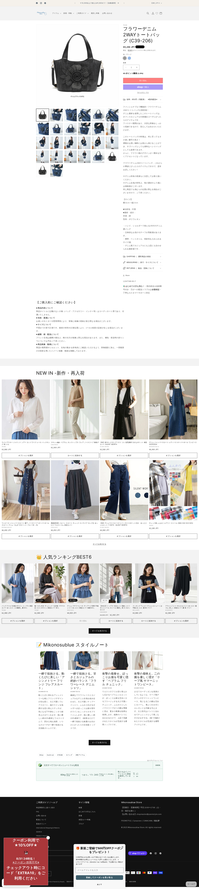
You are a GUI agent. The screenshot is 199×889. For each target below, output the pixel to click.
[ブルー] (129, 58)
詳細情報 (157, 765)
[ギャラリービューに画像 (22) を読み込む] (84, 156)
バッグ (69, 755)
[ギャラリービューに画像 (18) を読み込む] (112, 142)
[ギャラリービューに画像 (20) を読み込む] (56, 156)
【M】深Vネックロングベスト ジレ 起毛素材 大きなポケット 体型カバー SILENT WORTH (123, 443)
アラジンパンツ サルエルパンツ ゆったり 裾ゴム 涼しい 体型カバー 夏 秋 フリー (181, 607)
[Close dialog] (122, 847)
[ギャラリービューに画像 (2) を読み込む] (56, 115)
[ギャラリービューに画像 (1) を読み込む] (42, 115)
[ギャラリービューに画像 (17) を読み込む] (98, 142)
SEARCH (39, 832)
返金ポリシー (41, 824)
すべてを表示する (99, 544)
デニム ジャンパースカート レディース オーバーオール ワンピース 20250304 (173, 443)
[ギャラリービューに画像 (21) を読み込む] (70, 156)
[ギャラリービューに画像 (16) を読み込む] (84, 142)
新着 (80, 816)
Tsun (161, 760)
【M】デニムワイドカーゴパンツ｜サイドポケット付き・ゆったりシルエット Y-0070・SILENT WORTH (123, 524)
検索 (80, 808)
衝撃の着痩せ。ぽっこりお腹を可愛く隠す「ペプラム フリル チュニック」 (115, 679)
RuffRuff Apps (153, 760)
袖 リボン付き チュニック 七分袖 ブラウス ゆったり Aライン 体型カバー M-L (49, 607)
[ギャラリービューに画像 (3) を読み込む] (70, 115)
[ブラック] (124, 58)
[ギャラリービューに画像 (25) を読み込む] (42, 170)
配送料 (130, 50)
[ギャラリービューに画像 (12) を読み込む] (112, 129)
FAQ (37, 812)
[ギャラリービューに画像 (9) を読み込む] (70, 129)
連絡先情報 (132, 881)
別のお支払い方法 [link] (143, 92)
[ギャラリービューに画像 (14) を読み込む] (56, 142)
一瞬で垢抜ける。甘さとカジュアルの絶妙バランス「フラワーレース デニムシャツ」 (83, 681)
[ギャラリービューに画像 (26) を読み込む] (56, 170)
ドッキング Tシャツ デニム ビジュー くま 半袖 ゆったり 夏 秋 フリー (147, 607)
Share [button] (127, 275)
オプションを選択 (25, 455)
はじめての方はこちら (87, 812)
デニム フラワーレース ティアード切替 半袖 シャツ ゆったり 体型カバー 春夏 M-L (82, 607)
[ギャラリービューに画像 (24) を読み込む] (112, 156)
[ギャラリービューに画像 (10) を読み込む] (84, 129)
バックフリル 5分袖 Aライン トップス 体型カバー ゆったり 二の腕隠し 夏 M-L (17, 607)
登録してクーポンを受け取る (99, 877)
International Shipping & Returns (48, 828)
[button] (56, 13)
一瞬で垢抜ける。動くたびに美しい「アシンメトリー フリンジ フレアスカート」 (51, 681)
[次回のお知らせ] (124, 3)
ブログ (81, 824)
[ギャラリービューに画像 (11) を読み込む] (98, 129)
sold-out (50, 755)
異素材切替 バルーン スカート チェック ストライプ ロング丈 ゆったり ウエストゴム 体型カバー (74, 524)
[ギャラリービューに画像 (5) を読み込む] (98, 115)
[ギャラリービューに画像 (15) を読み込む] (70, 142)
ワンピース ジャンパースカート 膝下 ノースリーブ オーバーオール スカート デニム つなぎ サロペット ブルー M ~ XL (25, 524)
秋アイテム (80, 755)
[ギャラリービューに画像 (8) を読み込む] (56, 129)
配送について (41, 820)
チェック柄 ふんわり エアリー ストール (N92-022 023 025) (171, 523)
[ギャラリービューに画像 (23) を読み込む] (98, 156)
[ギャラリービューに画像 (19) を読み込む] (42, 156)
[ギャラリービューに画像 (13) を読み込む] (42, 142)
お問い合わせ (41, 816)
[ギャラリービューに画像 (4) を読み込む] (84, 115)
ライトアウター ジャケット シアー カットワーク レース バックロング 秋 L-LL (26, 443)
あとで (99, 884)
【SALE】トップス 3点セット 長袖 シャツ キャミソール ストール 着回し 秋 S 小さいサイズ (115, 608)
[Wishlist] (156, 13)
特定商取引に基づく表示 (45, 808)
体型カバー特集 (84, 820)
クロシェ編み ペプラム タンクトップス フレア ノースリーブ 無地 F (75, 442)
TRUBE (60, 755)
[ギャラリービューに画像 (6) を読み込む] (112, 115)
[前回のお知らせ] (75, 3)
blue (41, 755)
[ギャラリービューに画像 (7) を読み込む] (42, 129)
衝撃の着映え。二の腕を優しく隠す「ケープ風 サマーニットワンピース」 (147, 679)
